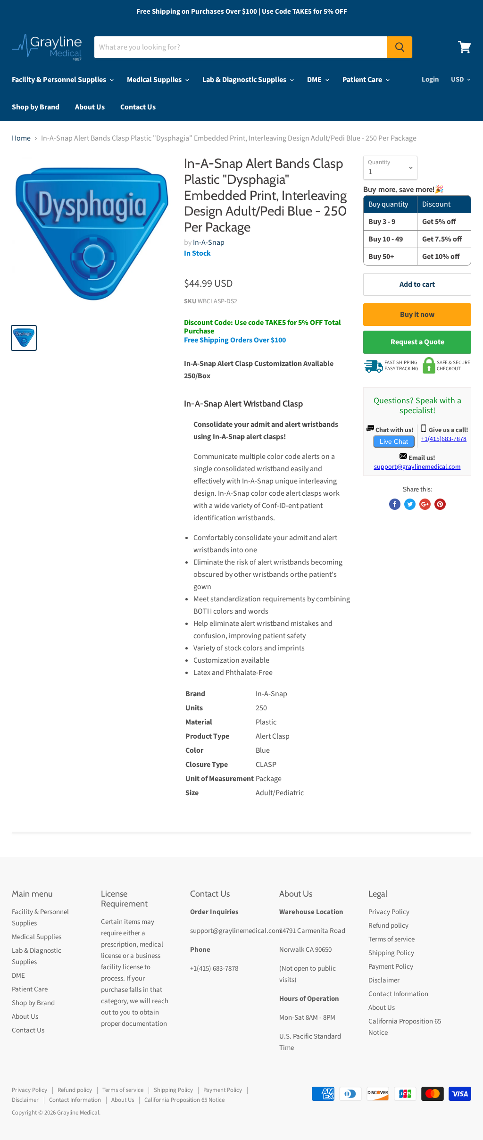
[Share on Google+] (425, 504)
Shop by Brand (35, 107)
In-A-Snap (209, 242)
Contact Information (398, 994)
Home (21, 138)
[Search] (399, 47)
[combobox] (240, 47)
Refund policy (388, 926)
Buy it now (417, 314)
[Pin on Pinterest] (440, 504)
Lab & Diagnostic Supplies (245, 80)
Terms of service (391, 939)
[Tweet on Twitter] (410, 504)
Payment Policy (390, 967)
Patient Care (362, 80)
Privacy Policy (388, 912)
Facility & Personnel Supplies (60, 80)
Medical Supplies (155, 80)
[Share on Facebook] (394, 504)
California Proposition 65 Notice (184, 1100)
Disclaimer (384, 980)
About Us (90, 107)
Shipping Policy (391, 953)
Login (430, 79)
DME (315, 80)
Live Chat (394, 441)
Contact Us (138, 107)
